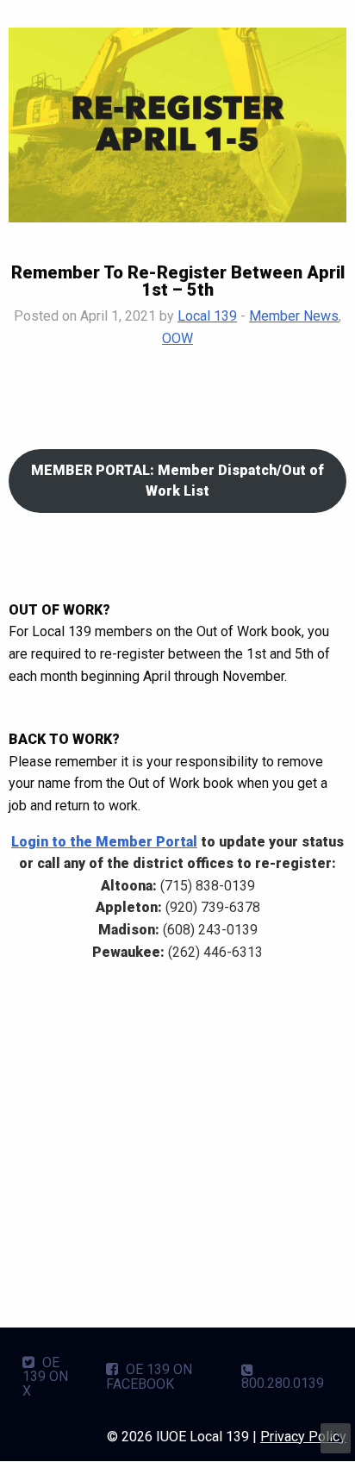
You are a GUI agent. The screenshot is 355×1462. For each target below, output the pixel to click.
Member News (294, 316)
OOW (177, 338)
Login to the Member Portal (104, 842)
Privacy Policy (303, 1436)
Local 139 (207, 316)
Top (336, 1438)
